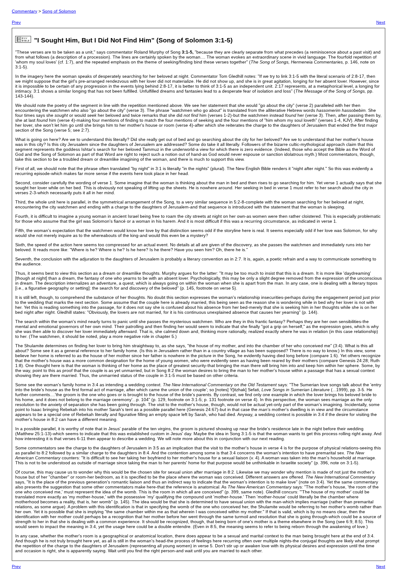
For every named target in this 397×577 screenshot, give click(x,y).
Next (380, 22)
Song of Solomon (59, 11)
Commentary (24, 11)
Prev (16, 22)
